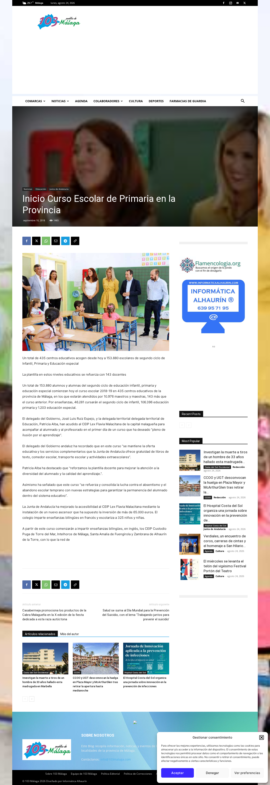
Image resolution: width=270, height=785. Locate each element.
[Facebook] (223, 3)
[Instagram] (230, 3)
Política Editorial (110, 773)
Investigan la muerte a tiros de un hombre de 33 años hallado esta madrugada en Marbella (43, 682)
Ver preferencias (247, 773)
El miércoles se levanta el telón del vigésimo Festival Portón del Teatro (225, 566)
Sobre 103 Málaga (56, 773)
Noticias (58, 101)
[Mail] (237, 3)
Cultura (136, 101)
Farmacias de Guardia (188, 101)
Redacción (239, 467)
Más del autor (69, 634)
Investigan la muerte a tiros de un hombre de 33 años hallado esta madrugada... (225, 457)
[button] (261, 737)
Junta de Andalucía (59, 188)
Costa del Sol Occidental (36, 672)
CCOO (77, 672)
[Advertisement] (135, 64)
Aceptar (177, 773)
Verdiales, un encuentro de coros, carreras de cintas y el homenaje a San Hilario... (225, 541)
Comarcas (33, 101)
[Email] (55, 241)
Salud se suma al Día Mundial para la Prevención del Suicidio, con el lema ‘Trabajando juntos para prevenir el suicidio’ (135, 614)
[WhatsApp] (46, 241)
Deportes (156, 101)
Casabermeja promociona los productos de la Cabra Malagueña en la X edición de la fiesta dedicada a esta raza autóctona (54, 614)
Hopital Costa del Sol (135, 672)
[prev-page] (25, 699)
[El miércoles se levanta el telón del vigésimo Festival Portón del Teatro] (189, 569)
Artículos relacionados (40, 634)
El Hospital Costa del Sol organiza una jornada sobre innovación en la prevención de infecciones (144, 682)
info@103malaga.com (115, 759)
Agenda (81, 101)
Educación (41, 188)
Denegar (212, 773)
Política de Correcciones (138, 773)
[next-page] (31, 699)
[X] (244, 3)
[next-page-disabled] (188, 425)
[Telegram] (65, 241)
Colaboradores (106, 101)
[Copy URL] (75, 241)
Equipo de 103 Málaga (84, 773)
